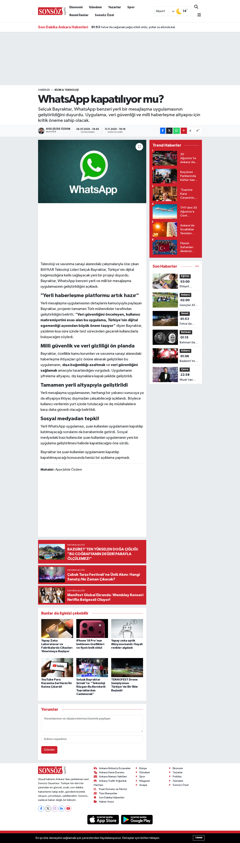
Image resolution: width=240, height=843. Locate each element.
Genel (184, 313)
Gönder (49, 749)
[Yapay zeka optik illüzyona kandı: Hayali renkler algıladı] (127, 628)
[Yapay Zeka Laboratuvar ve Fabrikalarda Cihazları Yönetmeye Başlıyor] (57, 628)
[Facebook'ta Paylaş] (162, 131)
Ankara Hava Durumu (111, 772)
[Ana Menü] (197, 15)
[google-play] (137, 819)
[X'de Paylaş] (169, 131)
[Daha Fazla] (184, 131)
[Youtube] (68, 809)
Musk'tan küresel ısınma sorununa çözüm (186, 377)
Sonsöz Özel (104, 15)
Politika (177, 776)
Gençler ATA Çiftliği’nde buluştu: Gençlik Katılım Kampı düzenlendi (189, 303)
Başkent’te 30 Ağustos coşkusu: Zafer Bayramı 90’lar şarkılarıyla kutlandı (188, 359)
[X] (48, 809)
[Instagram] (55, 809)
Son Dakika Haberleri (111, 797)
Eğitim (185, 276)
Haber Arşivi (106, 801)
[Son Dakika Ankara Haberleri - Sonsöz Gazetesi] (52, 11)
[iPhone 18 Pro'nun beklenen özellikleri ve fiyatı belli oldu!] (92, 628)
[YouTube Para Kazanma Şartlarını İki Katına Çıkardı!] (57, 667)
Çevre (184, 369)
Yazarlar (114, 7)
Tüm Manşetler (108, 793)
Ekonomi (75, 7)
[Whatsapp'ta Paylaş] (176, 131)
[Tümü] (197, 266)
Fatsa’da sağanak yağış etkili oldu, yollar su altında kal (133, 27)
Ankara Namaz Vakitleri (113, 776)
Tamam (198, 838)
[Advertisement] (108, 232)
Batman (186, 332)
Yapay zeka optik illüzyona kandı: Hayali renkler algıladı (126, 644)
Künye (143, 768)
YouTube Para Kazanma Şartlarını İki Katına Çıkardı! (56, 683)
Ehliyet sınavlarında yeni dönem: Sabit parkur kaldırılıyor (188, 284)
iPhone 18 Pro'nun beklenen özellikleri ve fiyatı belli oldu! (90, 644)
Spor (131, 7)
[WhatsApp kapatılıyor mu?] (92, 171)
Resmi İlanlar (78, 15)
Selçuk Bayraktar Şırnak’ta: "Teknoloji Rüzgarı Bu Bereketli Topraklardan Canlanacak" (90, 687)
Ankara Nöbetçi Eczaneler (115, 768)
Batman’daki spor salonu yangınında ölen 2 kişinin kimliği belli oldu (188, 340)
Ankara (185, 295)
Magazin (144, 780)
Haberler (44, 90)
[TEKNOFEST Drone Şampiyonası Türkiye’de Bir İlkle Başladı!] (127, 667)
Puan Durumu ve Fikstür (113, 789)
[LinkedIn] (61, 809)
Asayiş (143, 785)
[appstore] (103, 819)
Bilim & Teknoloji (67, 90)
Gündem (95, 7)
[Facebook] (41, 809)
